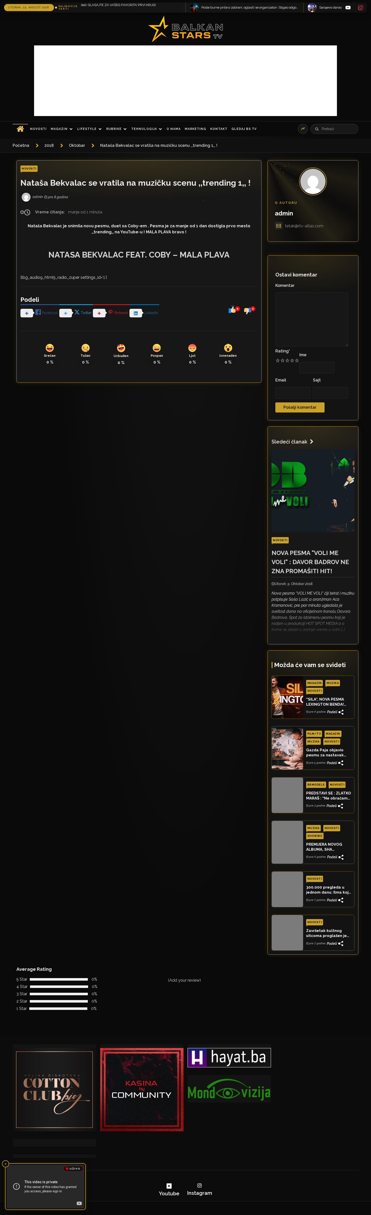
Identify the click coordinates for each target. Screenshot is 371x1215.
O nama (174, 129)
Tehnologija (144, 129)
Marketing (195, 129)
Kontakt (218, 129)
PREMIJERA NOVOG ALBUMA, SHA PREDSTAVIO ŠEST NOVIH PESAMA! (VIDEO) (328, 847)
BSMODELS (316, 784)
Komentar (285, 285)
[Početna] (20, 129)
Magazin (59, 129)
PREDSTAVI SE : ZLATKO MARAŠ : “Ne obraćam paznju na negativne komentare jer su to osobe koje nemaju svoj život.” (328, 796)
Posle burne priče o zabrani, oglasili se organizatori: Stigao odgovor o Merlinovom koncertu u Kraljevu (158, 7)
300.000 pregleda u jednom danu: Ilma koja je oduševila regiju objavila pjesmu (328, 890)
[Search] (316, 128)
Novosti (38, 129)
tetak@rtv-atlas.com (304, 226)
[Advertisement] (185, 80)
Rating (282, 351)
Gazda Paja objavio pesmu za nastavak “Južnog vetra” (325, 753)
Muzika (333, 683)
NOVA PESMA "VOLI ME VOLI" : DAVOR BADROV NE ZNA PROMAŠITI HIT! (310, 562)
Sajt (317, 380)
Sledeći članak (289, 442)
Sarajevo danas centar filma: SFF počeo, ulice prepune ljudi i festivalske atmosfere (276, 7)
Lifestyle (87, 129)
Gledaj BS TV (244, 129)
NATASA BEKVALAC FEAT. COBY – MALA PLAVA (139, 254)
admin (284, 213)
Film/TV (314, 733)
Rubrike (114, 129)
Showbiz (315, 836)
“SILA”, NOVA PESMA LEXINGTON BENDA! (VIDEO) (325, 702)
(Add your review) (184, 980)
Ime (302, 354)
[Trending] (303, 129)
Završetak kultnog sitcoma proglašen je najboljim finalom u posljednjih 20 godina (326, 933)
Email (280, 380)
